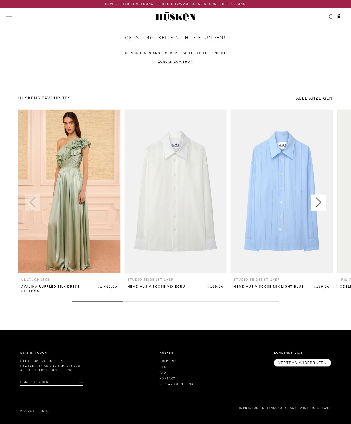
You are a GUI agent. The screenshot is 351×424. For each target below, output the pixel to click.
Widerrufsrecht (315, 408)
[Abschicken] (81, 382)
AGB (293, 408)
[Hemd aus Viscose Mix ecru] (176, 191)
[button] (32, 203)
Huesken (41, 411)
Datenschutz (274, 408)
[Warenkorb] (339, 17)
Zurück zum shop (175, 61)
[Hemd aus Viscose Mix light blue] (282, 191)
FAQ (163, 373)
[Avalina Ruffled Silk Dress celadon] (69, 191)
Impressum (249, 408)
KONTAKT (168, 378)
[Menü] (8, 16)
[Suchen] (331, 17)
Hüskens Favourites (44, 98)
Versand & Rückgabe (179, 384)
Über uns (168, 361)
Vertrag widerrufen (302, 363)
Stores (166, 367)
